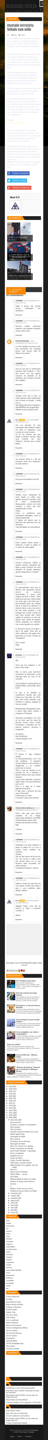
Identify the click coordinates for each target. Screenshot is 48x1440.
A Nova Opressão (12, 1297)
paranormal (10, 1275)
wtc (7, 1288)
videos (8, 1286)
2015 (11, 1103)
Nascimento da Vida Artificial (17, 1400)
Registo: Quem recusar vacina (21, 1188)
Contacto (28, 1436)
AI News (9, 1299)
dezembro (15, 1120)
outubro (14, 1196)
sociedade (10, 1280)
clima (8, 1234)
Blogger (31, 1432)
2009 (11, 1117)
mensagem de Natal (17, 1137)
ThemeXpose (23, 1432)
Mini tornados (15, 1127)
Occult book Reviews (14, 1333)
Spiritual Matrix (11, 1341)
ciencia (8, 1231)
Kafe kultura (10, 1317)
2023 (11, 1094)
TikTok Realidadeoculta (14, 1343)
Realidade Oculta (21, 6)
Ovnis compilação (17, 1153)
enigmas (9, 1244)
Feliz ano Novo (15, 1129)
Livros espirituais (12, 1320)
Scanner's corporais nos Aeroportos (23, 1125)
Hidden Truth (11, 1312)
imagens (9, 1257)
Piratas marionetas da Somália (21, 1148)
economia (9, 1241)
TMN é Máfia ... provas (18, 1174)
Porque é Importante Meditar (16, 1423)
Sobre (20, 1436)
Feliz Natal (14, 1177)
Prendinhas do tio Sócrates (20, 1141)
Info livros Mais (12, 1315)
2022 (11, 1096)
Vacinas (13, 1184)
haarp (8, 1252)
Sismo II (13, 1170)
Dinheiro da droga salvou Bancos (22, 1181)
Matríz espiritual (12, 1323)
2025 (11, 1089)
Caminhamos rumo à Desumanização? (20, 1388)
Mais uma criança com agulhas (21, 1146)
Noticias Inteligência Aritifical (17, 1328)
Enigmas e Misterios (13, 1307)
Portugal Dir (10, 1338)
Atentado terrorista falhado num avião (24, 1132)
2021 (11, 1098)
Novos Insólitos (12, 1330)
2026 (11, 1086)
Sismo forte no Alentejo (19, 1172)
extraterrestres (11, 1249)
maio (13, 1208)
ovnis (8, 1273)
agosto (13, 1200)
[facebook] (40, 10)
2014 (11, 1106)
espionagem (10, 1247)
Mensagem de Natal (17, 1144)
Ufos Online (10, 1346)
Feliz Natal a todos (13, 1411)
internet (9, 1260)
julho (13, 1203)
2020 (11, 1101)
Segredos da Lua (16, 1156)
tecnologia (10, 1283)
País (8, 1221)
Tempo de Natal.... (17, 1158)
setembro (14, 1198)
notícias (9, 1267)
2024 (11, 1091)
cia (7, 1228)
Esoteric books (11, 1310)
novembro (15, 1193)
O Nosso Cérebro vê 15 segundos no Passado (23, 1402)
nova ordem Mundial (13, 1270)
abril (12, 1210)
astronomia (10, 1226)
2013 (11, 1108)
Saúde (8, 1223)
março (13, 1212)
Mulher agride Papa (17, 1134)
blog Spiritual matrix (13, 1302)
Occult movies (11, 1336)
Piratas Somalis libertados (20, 1160)
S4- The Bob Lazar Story (25, 981)
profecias (9, 1278)
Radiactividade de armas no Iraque (23, 1179)
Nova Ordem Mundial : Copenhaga (23, 1151)
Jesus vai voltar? (13, 1044)
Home (12, 1436)
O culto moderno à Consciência (17, 1416)
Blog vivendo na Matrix (14, 1304)
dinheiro (9, 1239)
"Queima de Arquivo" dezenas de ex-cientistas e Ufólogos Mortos (28, 1069)
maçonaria (10, 1262)
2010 (11, 1115)
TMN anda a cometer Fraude (20, 1163)
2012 (11, 1110)
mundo (8, 1265)
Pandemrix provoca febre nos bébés (23, 1191)
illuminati (9, 1254)
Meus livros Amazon (13, 1325)
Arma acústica (15, 1122)
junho (13, 1205)
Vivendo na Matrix (13, 1349)
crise (8, 1236)
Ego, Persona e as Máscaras (17, 1413)
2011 (11, 1113)
